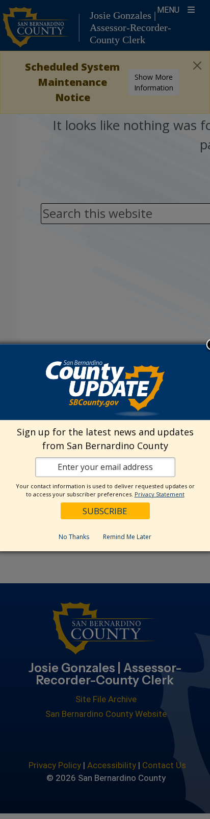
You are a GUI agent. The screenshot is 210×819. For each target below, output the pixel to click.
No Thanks (74, 536)
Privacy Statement (160, 494)
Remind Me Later (127, 536)
